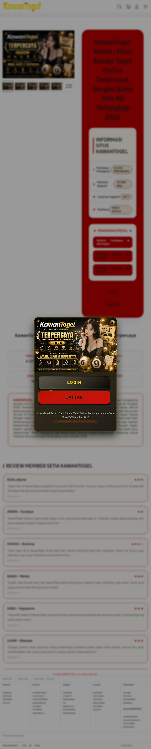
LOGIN (74, 382)
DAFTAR (74, 397)
